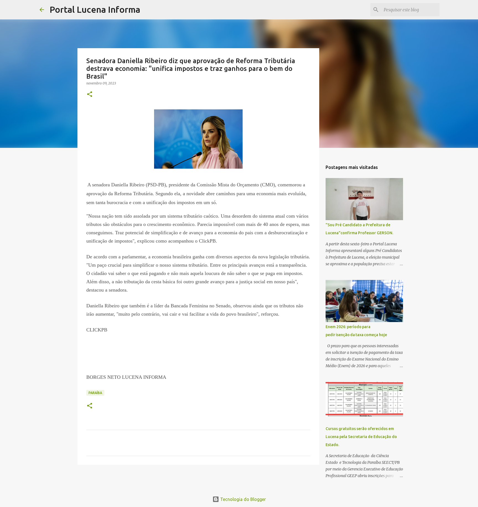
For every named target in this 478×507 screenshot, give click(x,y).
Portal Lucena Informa (95, 9)
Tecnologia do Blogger (242, 499)
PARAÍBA (95, 393)
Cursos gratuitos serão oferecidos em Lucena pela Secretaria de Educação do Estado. (361, 436)
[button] (89, 94)
